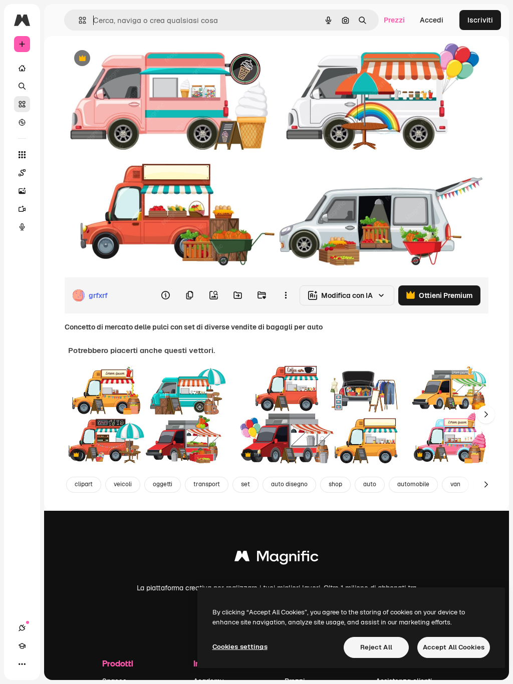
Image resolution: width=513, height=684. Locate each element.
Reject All (376, 647)
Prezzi (394, 20)
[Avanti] (486, 415)
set (245, 484)
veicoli (123, 484)
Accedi (431, 20)
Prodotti (117, 663)
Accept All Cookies (453, 647)
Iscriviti (480, 20)
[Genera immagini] (22, 191)
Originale (130, 59)
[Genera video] (22, 209)
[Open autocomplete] (78, 20)
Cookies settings (240, 646)
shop (335, 484)
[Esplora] (22, 122)
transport (206, 484)
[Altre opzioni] (286, 295)
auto (369, 484)
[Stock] (22, 104)
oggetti (162, 484)
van (455, 484)
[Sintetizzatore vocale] (22, 227)
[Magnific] (276, 558)
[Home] (22, 68)
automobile (413, 484)
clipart (84, 484)
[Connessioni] (22, 628)
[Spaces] (22, 173)
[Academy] (22, 646)
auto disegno (289, 484)
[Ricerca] (22, 86)
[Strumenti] (22, 155)
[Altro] (22, 664)
